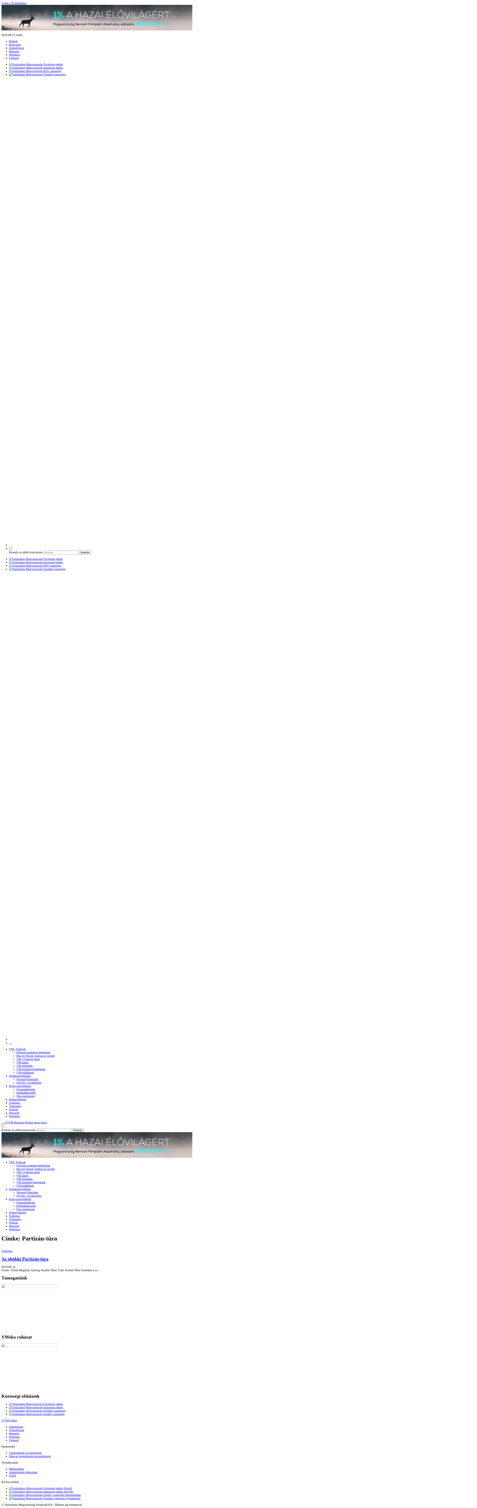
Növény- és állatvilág (28, 1082)
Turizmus (14, 1102)
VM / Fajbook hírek (28, 1059)
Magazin (14, 51)
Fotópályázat (16, 48)
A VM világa (9, 1420)
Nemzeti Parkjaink (27, 1079)
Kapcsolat (15, 44)
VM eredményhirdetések (30, 1069)
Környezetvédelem (20, 1086)
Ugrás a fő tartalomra (13, 3)
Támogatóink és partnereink (25, 1452)
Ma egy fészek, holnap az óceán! (35, 1055)
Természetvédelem (20, 1076)
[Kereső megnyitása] (10, 549)
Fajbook (14, 58)
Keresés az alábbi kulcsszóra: (26, 552)
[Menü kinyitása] (2, 1123)
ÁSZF (12, 1475)
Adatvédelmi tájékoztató (23, 1472)
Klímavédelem (17, 1099)
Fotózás (13, 1109)
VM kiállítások (25, 1072)
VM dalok (22, 1062)
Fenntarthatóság (25, 1089)
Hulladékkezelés (26, 1092)
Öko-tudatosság (25, 1096)
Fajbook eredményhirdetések (33, 1052)
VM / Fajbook (17, 1049)
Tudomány (15, 1106)
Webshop (14, 54)
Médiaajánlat (16, 1469)
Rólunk (13, 41)
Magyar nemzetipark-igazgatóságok (30, 1456)
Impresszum (16, 1426)
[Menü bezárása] (10, 1043)
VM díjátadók (24, 1065)
